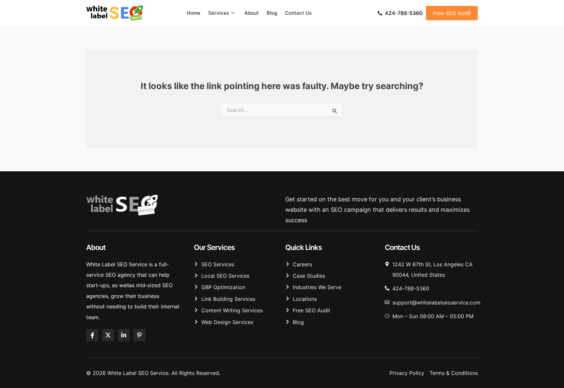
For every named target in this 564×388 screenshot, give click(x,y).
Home (193, 13)
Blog (272, 13)
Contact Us (298, 13)
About (251, 13)
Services (218, 13)
